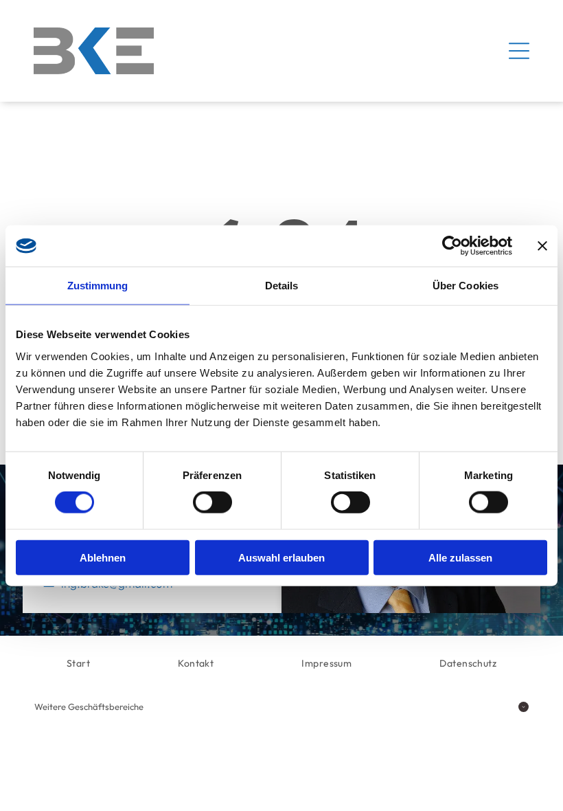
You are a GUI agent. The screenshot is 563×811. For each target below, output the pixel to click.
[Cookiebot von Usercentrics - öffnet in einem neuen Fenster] (452, 246)
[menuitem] (78, 664)
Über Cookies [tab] (465, 285)
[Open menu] (519, 51)
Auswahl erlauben (281, 557)
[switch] (212, 502)
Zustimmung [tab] (97, 285)
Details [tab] (282, 285)
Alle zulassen (460, 557)
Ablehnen (103, 557)
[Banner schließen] (542, 246)
